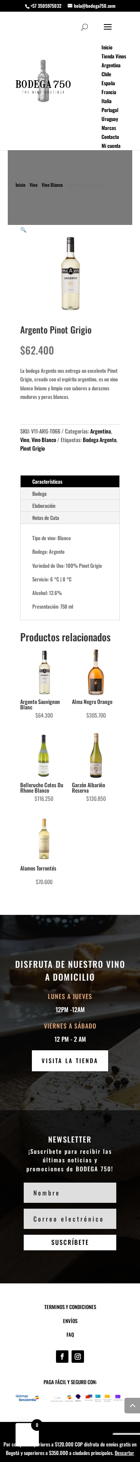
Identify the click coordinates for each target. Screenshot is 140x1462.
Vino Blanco (52, 184)
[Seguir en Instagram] (78, 1356)
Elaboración (43, 505)
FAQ (70, 1334)
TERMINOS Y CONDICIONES (70, 1307)
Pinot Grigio (32, 448)
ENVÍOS (70, 1321)
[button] (23, 229)
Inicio (20, 184)
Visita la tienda (70, 1060)
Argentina (100, 431)
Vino (33, 184)
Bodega (39, 493)
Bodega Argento (99, 439)
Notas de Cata (45, 517)
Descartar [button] (124, 1453)
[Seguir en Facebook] (62, 1356)
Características (47, 481)
